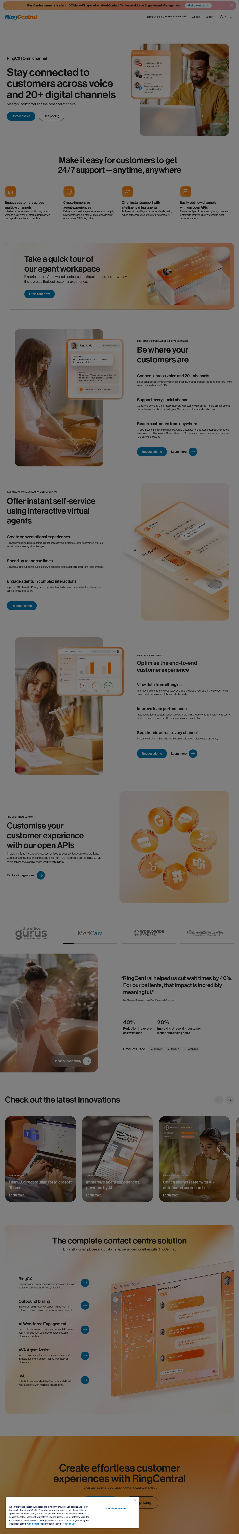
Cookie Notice (34, 1523)
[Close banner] (135, 1500)
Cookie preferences (116, 1508)
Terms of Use (69, 1523)
